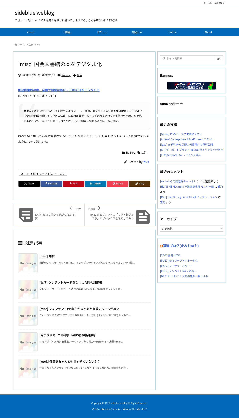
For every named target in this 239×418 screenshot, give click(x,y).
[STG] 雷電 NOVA (170, 255)
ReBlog (36, 44)
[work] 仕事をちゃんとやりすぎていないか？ (69, 361)
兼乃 (146, 162)
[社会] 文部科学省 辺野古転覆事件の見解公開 (186, 144)
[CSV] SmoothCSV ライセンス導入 (180, 155)
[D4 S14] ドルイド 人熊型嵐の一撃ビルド (184, 276)
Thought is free (139, 408)
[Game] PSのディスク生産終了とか (181, 134)
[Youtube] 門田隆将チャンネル (178, 181)
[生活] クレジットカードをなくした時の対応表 (70, 282)
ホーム (21, 44)
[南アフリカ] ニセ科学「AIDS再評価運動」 (68, 335)
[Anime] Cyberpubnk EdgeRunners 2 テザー (187, 139)
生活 (79, 75)
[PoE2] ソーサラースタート (176, 266)
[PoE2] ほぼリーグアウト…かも (179, 260)
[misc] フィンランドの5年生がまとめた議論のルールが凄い (79, 308)
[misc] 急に (47, 256)
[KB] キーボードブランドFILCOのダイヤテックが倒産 (191, 150)
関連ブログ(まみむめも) (181, 245)
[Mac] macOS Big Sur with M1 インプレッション (189, 197)
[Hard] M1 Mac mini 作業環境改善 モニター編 (187, 186)
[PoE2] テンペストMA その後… (178, 271)
